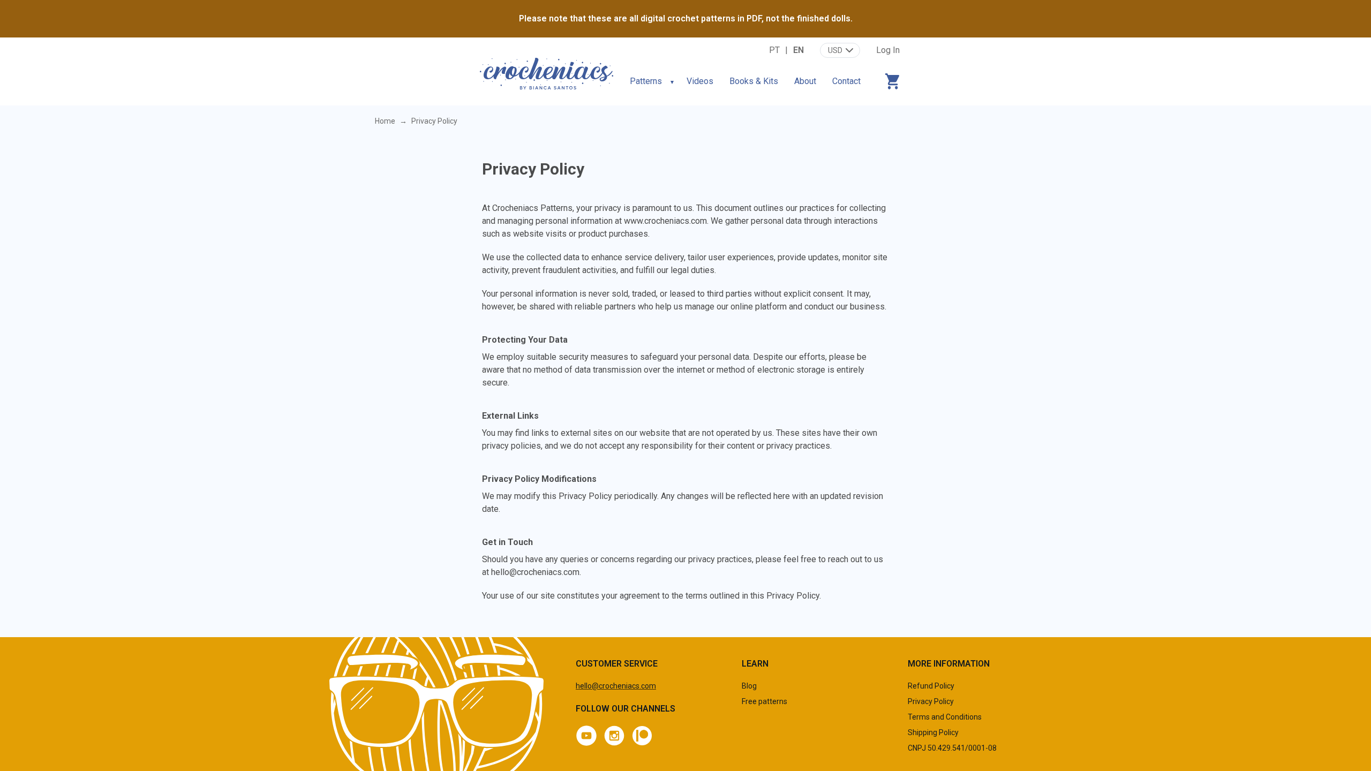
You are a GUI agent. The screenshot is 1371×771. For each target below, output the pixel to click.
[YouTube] (586, 735)
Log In (888, 50)
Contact (846, 81)
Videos (700, 81)
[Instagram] (614, 735)
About (805, 81)
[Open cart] (892, 81)
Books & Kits (753, 81)
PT (774, 50)
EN (798, 50)
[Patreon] (642, 735)
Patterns (646, 81)
